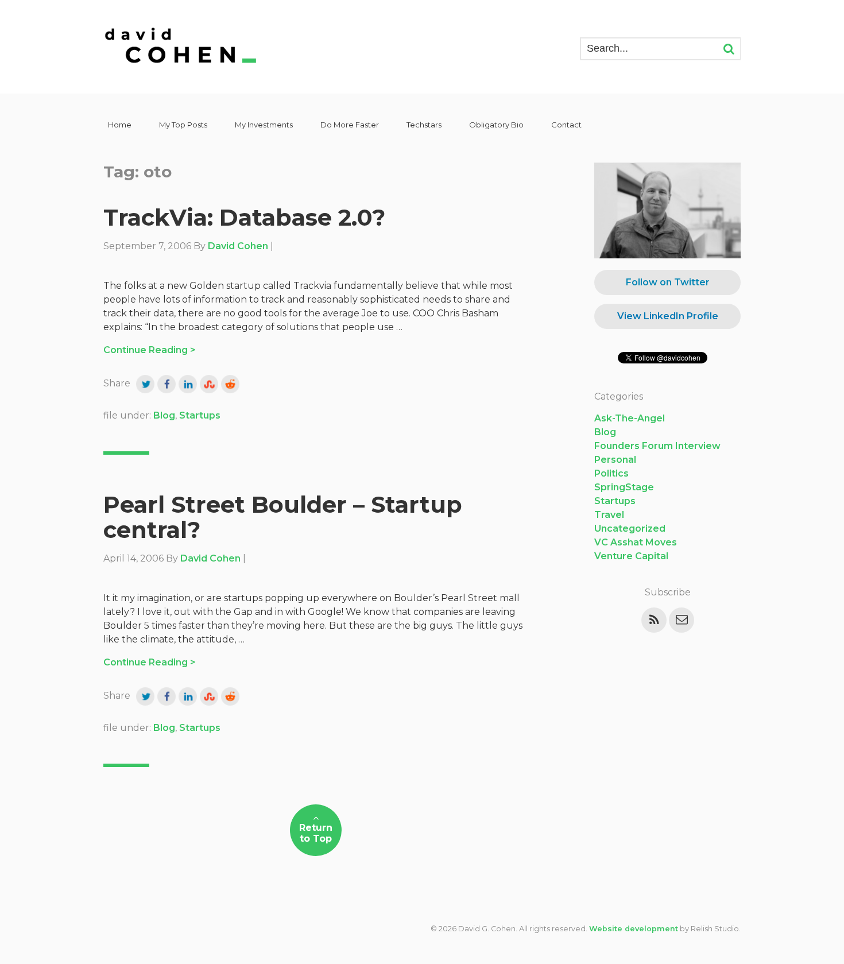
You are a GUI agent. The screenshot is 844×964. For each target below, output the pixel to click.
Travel (609, 514)
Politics (611, 473)
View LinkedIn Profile (667, 316)
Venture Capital (631, 556)
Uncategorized (629, 528)
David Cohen (238, 246)
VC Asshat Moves (635, 542)
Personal (615, 459)
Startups (199, 415)
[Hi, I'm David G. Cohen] (181, 47)
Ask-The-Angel (629, 418)
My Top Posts (183, 124)
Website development (633, 928)
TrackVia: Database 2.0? (244, 217)
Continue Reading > (149, 349)
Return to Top (315, 833)
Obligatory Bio (496, 124)
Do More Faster (349, 124)
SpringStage (624, 487)
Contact (566, 124)
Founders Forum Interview (657, 445)
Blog (164, 415)
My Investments (264, 124)
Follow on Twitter (668, 282)
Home (119, 124)
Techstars (424, 124)
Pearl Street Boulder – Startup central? (282, 517)
